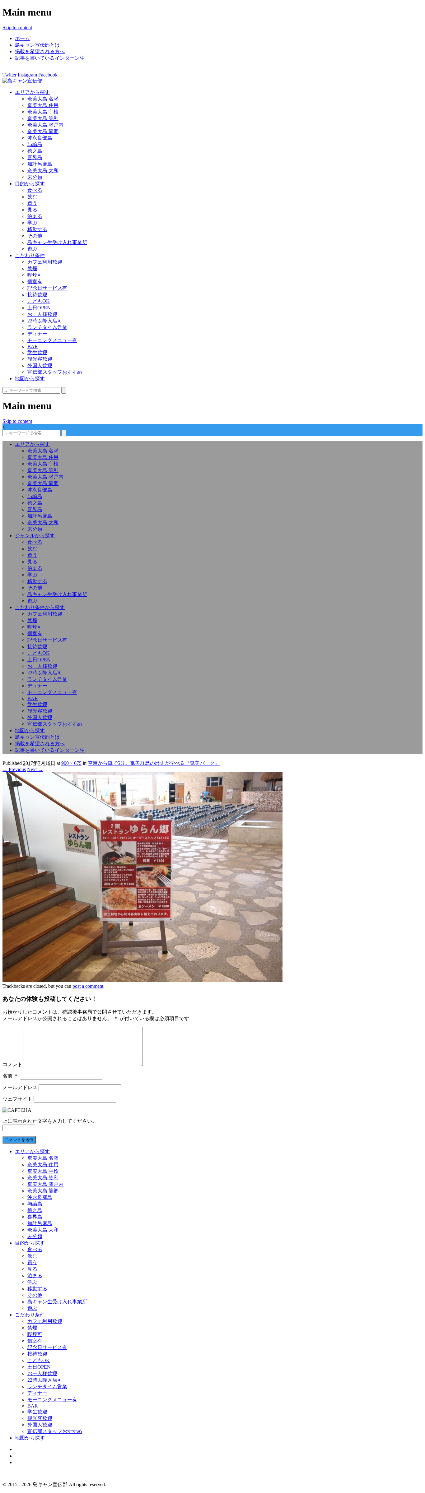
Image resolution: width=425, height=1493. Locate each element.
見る (32, 209)
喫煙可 (34, 275)
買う (32, 203)
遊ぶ (32, 249)
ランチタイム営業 (47, 327)
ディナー (37, 333)
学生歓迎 (37, 352)
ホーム (22, 38)
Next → (35, 769)
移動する (37, 229)
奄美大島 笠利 (42, 118)
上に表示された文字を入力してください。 (49, 1121)
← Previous (14, 769)
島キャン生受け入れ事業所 (57, 242)
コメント (12, 1064)
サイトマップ (30, 1449)
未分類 (34, 177)
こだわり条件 (30, 255)
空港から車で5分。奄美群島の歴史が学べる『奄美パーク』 (154, 763)
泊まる (34, 216)
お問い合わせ (30, 1462)
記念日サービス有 (47, 288)
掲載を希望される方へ (40, 51)
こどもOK (38, 301)
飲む (32, 196)
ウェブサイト (17, 1099)
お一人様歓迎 (42, 314)
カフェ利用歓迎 (44, 262)
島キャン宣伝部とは (37, 45)
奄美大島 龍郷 (42, 131)
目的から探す (30, 183)
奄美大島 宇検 (42, 111)
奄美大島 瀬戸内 (45, 124)
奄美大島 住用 (42, 105)
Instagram (27, 74)
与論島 (34, 144)
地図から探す (30, 378)
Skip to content (17, 27)
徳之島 (34, 151)
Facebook (48, 74)
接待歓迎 (37, 294)
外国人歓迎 (39, 365)
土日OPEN (39, 307)
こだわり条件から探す (40, 607)
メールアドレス (19, 1087)
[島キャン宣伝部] (22, 80)
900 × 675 (71, 763)
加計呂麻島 (39, 164)
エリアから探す (32, 92)
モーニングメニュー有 (52, 340)
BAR (32, 346)
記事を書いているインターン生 (50, 58)
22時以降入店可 (44, 320)
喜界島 (34, 157)
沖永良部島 (39, 138)
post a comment (87, 986)
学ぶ (32, 222)
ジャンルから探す (35, 535)
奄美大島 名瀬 (42, 98)
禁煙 (32, 268)
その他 (34, 235)
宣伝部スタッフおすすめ (54, 372)
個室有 (34, 281)
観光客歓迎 (39, 359)
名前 (10, 1076)
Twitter (9, 74)
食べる (34, 190)
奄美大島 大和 (42, 170)
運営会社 (25, 1455)
